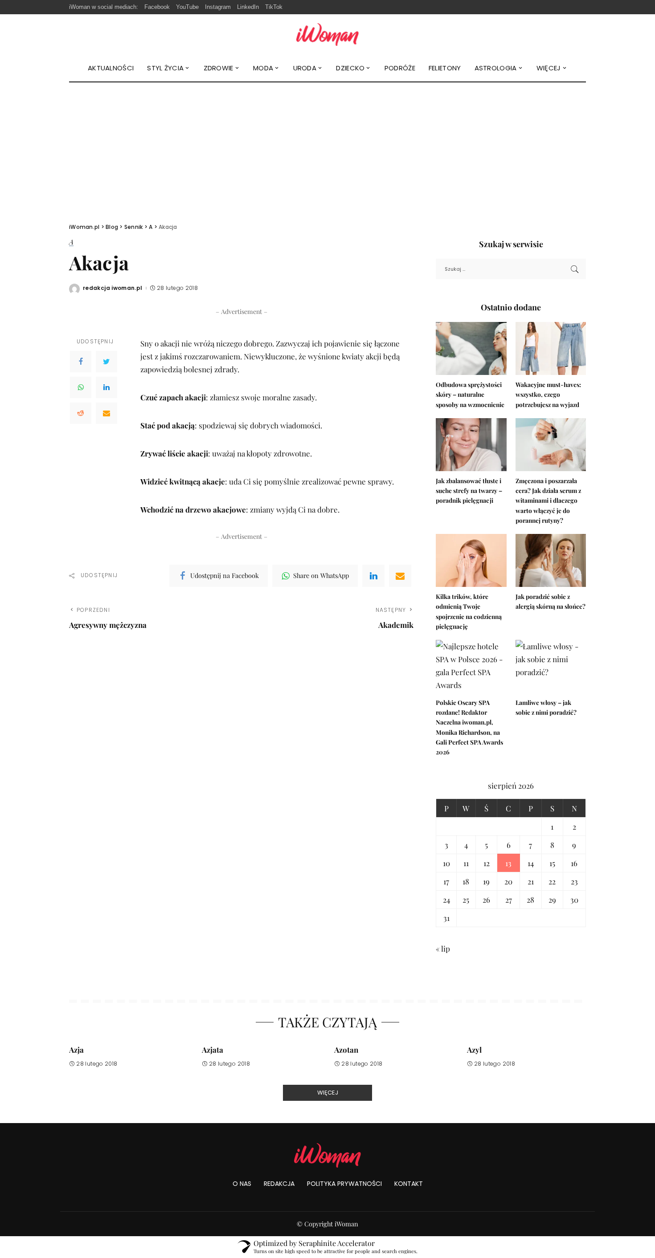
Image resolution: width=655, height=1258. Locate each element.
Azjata (212, 1049)
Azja (76, 1049)
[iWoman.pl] (327, 34)
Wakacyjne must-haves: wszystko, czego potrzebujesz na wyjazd (548, 394)
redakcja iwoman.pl (113, 288)
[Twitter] (106, 361)
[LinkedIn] (106, 387)
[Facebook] (80, 361)
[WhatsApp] (80, 387)
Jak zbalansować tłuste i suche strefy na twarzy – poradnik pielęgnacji (469, 490)
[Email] (106, 413)
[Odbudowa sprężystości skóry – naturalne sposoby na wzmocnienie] (471, 348)
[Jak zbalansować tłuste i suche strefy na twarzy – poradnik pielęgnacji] (471, 444)
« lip (443, 948)
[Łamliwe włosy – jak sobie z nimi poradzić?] (551, 666)
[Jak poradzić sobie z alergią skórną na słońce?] (551, 560)
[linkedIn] (373, 576)
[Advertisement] (327, 149)
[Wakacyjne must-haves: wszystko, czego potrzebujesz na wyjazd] (551, 348)
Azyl (474, 1049)
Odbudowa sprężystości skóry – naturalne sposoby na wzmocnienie (470, 394)
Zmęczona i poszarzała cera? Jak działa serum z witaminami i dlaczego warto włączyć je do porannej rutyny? (548, 500)
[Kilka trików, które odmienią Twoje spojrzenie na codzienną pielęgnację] (471, 560)
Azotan (346, 1049)
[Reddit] (80, 413)
